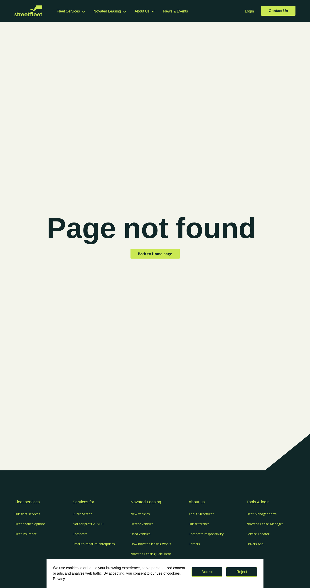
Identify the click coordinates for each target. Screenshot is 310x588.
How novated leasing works (150, 544)
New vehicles (140, 514)
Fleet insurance (26, 534)
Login (249, 11)
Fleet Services (68, 11)
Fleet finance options (30, 524)
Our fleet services (27, 514)
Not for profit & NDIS (88, 524)
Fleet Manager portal (261, 514)
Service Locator (257, 534)
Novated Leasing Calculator (150, 554)
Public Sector (82, 514)
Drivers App (254, 544)
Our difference (199, 524)
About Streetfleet (201, 514)
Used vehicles (140, 534)
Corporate (80, 534)
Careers (194, 544)
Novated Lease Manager (264, 524)
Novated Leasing (107, 11)
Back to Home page (155, 253)
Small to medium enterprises (94, 544)
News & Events (175, 11)
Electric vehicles (141, 524)
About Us (142, 11)
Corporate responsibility (206, 534)
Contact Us (278, 11)
